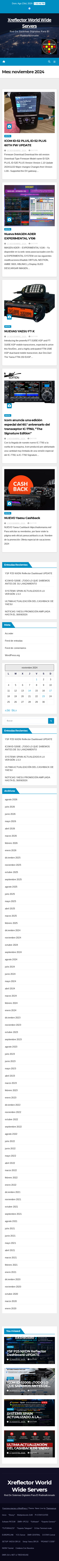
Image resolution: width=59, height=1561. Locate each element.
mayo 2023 (10, 1068)
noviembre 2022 (13, 1112)
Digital (7, 136)
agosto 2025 (11, 887)
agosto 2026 (11, 799)
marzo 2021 (11, 1257)
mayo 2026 (10, 821)
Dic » (14, 710)
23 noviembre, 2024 (17, 150)
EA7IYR (34, 150)
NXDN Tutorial (7, 1548)
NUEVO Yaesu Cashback (22, 518)
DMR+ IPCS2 (23, 1522)
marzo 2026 (11, 836)
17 (50, 691)
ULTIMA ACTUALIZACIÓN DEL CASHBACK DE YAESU (28, 1446)
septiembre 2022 (13, 1127)
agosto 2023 (11, 1047)
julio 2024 (10, 967)
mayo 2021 (10, 1243)
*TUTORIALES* (8, 1528)
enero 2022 (10, 1185)
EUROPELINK (8, 1535)
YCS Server (20, 1535)
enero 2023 (10, 1097)
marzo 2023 (11, 1083)
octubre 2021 (11, 1207)
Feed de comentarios (15, 648)
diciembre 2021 (12, 1192)
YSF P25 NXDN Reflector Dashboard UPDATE (28, 573)
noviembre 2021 (13, 1199)
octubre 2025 (11, 872)
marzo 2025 (11, 916)
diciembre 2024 (12, 930)
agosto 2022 (11, 1134)
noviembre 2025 (13, 865)
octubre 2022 (11, 1119)
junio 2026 (10, 814)
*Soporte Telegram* (24, 1528)
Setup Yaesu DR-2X (31, 1542)
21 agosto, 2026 (17, 1359)
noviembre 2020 (13, 1287)
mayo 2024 (10, 981)
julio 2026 (10, 807)
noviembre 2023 (13, 1025)
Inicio (4, 1515)
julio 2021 (10, 1228)
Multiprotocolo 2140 (25, 1515)
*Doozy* (12, 1515)
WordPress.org (12, 655)
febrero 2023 (11, 1090)
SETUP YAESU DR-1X (11, 1542)
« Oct (7, 710)
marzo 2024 (11, 996)
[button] (49, 62)
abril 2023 (10, 1076)
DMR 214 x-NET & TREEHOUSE (15, 1555)
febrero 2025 (11, 923)
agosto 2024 (11, 959)
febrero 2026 (11, 843)
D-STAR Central (48, 1535)
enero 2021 (10, 1272)
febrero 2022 (11, 1177)
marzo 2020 (11, 1301)
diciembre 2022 (12, 1105)
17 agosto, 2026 (17, 1453)
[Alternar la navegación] (54, 62)
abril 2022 (10, 1163)
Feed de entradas (14, 641)
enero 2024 (10, 1010)
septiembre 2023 (13, 1039)
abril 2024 (10, 988)
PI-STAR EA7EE (41, 1515)
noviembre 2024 (13, 937)
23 (43, 696)
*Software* (35, 1522)
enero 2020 (10, 1308)
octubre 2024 (11, 945)
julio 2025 (10, 894)
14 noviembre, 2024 (17, 336)
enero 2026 (10, 850)
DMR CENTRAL (33, 1535)
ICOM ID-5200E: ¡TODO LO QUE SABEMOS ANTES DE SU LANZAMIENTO (27, 1385)
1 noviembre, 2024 (16, 439)
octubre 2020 (11, 1294)
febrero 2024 (11, 1003)
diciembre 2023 (12, 1017)
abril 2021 (10, 1250)
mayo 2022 (10, 1156)
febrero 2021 (11, 1265)
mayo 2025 (10, 901)
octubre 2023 (11, 1032)
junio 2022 (10, 1148)
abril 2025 (10, 908)
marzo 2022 (11, 1170)
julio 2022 (10, 1141)
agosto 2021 (11, 1221)
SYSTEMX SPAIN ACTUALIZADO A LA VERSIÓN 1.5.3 (23, 1417)
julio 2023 (10, 1054)
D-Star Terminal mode (43, 1528)
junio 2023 (10, 1061)
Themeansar (51, 1508)
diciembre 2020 (12, 1279)
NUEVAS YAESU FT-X (19, 331)
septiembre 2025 (13, 879)
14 (29, 691)
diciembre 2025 (12, 858)
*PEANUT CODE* (48, 1542)
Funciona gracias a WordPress (14, 1508)
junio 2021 (10, 1236)
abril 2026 (10, 828)
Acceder (9, 633)
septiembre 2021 (13, 1214)
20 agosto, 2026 (17, 1391)
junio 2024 (10, 974)
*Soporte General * (48, 1522)
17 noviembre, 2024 (17, 244)
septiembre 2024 (13, 952)
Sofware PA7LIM (8, 1522)
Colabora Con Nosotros (25, 1548)
